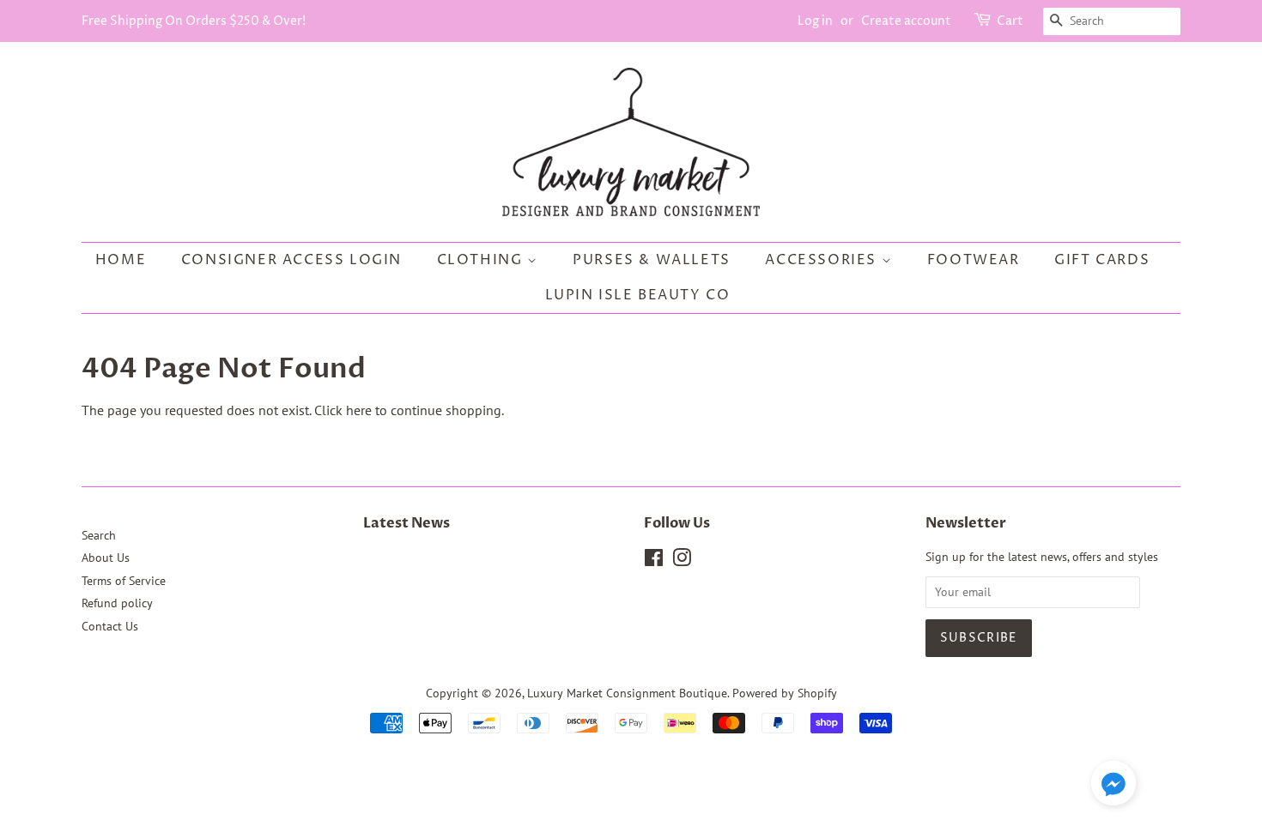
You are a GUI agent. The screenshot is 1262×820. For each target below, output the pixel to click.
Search (99, 535)
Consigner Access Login (291, 259)
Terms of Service (124, 580)
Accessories (823, 259)
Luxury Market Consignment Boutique (627, 693)
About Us (106, 557)
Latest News (406, 523)
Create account (906, 21)
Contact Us (110, 626)
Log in (815, 21)
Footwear (973, 259)
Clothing (482, 259)
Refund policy (117, 603)
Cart (1010, 21)
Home (120, 259)
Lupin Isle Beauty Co (638, 295)
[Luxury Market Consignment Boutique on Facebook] (654, 561)
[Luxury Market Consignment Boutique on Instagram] (681, 561)
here (359, 410)
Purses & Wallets (652, 259)
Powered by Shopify (784, 693)
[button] (1113, 786)
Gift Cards (1102, 259)
